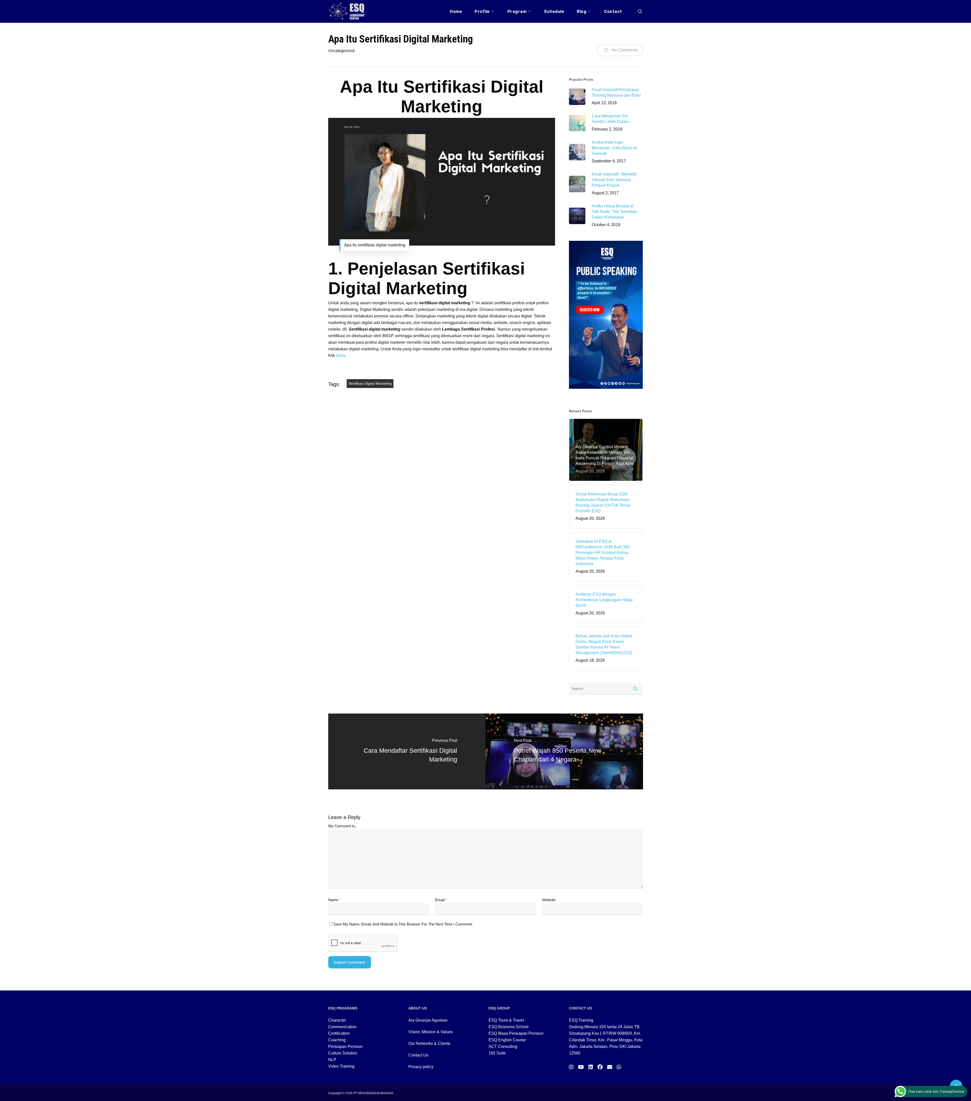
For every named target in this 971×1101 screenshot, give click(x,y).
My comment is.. (342, 826)
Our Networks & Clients (429, 1043)
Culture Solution (342, 1053)
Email (441, 900)
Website (549, 900)
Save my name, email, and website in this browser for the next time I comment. (403, 924)
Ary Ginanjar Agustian (428, 1020)
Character (337, 1020)
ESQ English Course (507, 1040)
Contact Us (418, 1055)
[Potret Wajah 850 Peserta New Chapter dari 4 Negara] (564, 751)
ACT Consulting (503, 1046)
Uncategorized (341, 51)
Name (334, 900)
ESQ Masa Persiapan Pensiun (516, 1033)
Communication (342, 1027)
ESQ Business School (508, 1027)
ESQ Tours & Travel (506, 1020)
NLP (332, 1059)
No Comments (624, 50)
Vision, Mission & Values (430, 1032)
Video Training (341, 1066)
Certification (339, 1033)
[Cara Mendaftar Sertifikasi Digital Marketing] (407, 751)
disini (341, 355)
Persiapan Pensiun (345, 1046)
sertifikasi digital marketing (370, 383)
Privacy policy (420, 1067)
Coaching (337, 1040)
